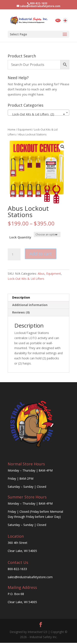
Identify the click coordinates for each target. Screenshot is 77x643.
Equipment (25, 129)
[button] (62, 147)
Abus (41, 273)
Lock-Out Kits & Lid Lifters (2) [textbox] (37, 114)
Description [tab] (21, 297)
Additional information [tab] (29, 305)
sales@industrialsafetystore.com (30, 577)
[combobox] (38, 113)
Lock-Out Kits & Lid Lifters (26, 279)
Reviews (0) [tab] (21, 312)
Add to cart (41, 254)
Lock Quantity (20, 237)
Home (11, 129)
